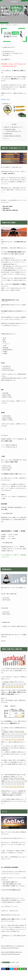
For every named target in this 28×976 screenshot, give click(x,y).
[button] (3, 969)
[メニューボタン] (26, 1)
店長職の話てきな (6, 962)
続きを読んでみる (5, 99)
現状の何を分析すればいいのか (14, 131)
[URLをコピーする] (25, 969)
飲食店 (17, 962)
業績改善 (13, 962)
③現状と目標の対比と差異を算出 (12, 136)
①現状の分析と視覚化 (9, 129)
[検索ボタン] (1, 1)
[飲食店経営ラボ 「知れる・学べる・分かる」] (14, 1)
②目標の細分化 (8, 133)
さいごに (6, 138)
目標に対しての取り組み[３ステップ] (13, 127)
